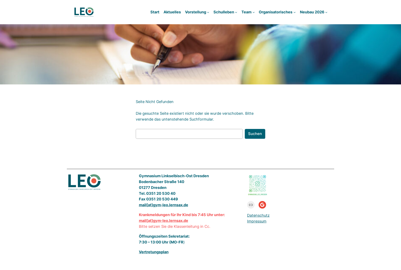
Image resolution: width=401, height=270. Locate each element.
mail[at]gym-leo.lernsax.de (163, 220)
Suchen (255, 133)
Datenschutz (258, 215)
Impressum (256, 221)
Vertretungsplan (154, 252)
